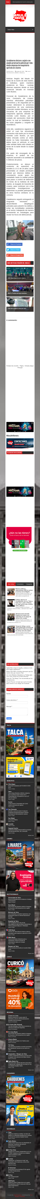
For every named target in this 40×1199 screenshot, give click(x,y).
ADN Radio (11, 1181)
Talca (9, 791)
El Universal (12, 1168)
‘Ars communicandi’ (13, 1176)
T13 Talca (11, 1045)
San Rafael (11, 818)
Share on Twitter (15, 249)
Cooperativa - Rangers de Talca (17, 1054)
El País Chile (12, 1150)
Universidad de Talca (14, 897)
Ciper (9, 1132)
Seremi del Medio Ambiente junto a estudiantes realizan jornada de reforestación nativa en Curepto (17, 940)
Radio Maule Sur (13, 1061)
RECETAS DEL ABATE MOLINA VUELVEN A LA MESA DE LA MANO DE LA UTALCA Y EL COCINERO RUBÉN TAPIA (20, 1064)
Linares (29, 71)
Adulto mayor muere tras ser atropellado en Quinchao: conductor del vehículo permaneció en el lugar (19, 1144)
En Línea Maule (13, 1032)
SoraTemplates (18, 1195)
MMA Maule (11, 937)
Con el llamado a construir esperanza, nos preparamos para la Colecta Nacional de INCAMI (19, 915)
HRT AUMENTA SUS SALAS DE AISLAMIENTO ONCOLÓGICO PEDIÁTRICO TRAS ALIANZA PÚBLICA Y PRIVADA (20, 924)
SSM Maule (11, 930)
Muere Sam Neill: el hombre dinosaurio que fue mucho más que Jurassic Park (19, 672)
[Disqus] (20, 396)
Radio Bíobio (12, 1141)
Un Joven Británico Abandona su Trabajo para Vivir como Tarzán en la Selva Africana (19, 675)
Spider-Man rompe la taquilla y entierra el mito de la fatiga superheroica (19, 668)
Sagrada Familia (13, 828)
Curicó (10, 802)
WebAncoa (22, 72)
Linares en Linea (13, 1015)
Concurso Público (13, 819)
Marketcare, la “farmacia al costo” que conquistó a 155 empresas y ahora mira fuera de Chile (18, 1162)
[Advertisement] (20, 46)
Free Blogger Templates (24, 1195)
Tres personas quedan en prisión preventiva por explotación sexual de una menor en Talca (20, 1048)
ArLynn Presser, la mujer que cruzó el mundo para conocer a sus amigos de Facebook (19, 682)
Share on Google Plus (16, 255)
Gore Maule (11, 905)
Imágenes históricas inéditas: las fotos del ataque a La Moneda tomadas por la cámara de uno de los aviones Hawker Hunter (20, 1135)
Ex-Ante (10, 1159)
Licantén (10, 824)
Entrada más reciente (12, 366)
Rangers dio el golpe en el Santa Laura (18, 1041)
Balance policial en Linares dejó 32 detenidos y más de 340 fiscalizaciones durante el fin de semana (18, 1019)
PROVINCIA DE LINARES (12, 72)
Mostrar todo (31, 835)
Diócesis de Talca (13, 912)
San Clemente (12, 809)
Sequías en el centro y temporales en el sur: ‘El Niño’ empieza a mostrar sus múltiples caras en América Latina (19, 1153)
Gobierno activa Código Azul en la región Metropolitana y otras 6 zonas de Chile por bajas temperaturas (19, 1184)
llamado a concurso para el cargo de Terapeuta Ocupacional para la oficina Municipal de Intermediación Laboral (18, 812)
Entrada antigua (29, 366)
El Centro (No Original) (15, 1024)
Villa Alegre (11, 784)
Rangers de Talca (13, 946)
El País (10, 1175)
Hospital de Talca (13, 921)
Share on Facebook (15, 244)
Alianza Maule (12, 1039)
